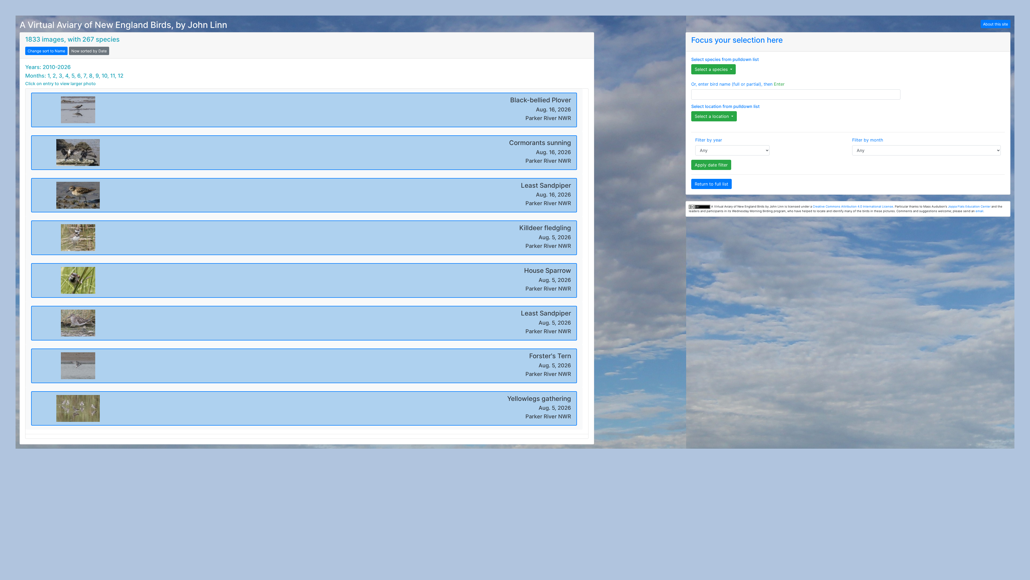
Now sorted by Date (89, 51)
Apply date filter (711, 165)
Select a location (712, 116)
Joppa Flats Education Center (969, 206)
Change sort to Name (46, 51)
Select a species (712, 69)
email (979, 211)
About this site (995, 24)
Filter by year (708, 140)
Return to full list (711, 184)
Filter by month (867, 140)
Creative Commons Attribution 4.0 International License (853, 206)
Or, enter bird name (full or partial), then (738, 84)
